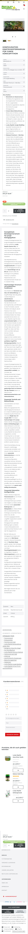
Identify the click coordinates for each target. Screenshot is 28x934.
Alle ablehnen (8, 911)
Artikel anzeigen (18, 770)
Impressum (5, 886)
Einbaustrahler (8, 640)
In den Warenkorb (20, 211)
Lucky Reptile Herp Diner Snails (18, 756)
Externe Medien (9, 929)
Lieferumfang (7, 629)
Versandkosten (15, 223)
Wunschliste (10, 220)
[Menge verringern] (11, 211)
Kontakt (4, 890)
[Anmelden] (8, 2)
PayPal (20, 929)
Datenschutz (6, 850)
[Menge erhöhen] (8, 211)
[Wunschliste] (23, 2)
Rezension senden (13, 734)
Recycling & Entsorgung (10, 873)
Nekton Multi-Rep (18, 774)
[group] (7, 758)
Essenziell (7, 927)
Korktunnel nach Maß (10, 654)
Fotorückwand (8, 638)
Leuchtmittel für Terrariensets (12, 658)
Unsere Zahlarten (8, 870)
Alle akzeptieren (14, 907)
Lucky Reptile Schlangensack (17, 791)
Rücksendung (6, 866)
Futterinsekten (7, 859)
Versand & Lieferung (8, 862)
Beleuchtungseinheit (10, 660)
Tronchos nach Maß (10, 642)
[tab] (7, 630)
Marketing (17, 927)
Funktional (7, 931)
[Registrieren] (13, 2)
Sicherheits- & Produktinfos (12, 633)
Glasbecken (7, 662)
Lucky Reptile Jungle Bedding (13, 664)
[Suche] (18, 2)
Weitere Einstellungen (18, 931)
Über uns (5, 882)
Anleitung (7, 656)
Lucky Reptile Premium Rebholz (13, 652)
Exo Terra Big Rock (9, 650)
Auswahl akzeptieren (20, 911)
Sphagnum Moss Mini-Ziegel (12, 648)
